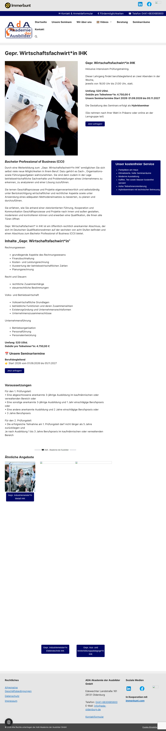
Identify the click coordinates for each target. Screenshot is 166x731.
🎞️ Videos (102, 22)
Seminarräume (141, 22)
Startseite (41, 22)
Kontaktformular (94, 716)
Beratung (122, 22)
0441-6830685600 (107, 702)
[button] (36, 36)
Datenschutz (12, 696)
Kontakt (39, 29)
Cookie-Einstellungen (151, 727)
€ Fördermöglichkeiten (111, 13)
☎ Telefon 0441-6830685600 (146, 13)
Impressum (11, 700)
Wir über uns (84, 22)
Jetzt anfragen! (95, 124)
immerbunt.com (135, 700)
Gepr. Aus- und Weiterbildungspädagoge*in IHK (90, 650)
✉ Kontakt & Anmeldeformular (76, 13)
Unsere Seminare (62, 22)
